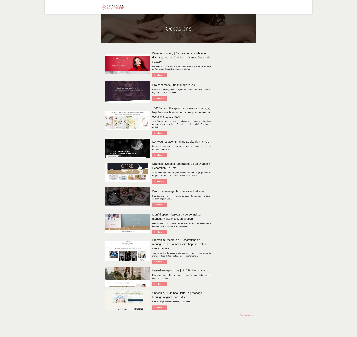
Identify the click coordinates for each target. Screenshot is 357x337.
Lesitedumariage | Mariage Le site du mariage (180, 141)
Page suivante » (247, 315)
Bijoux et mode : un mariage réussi (173, 84)
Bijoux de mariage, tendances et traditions (178, 191)
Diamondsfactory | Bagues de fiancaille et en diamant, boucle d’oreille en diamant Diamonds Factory (181, 57)
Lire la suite (159, 75)
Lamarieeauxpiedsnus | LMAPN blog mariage (180, 270)
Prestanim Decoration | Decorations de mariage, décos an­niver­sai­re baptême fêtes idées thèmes (179, 244)
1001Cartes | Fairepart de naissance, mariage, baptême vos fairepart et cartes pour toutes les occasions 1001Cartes (181, 112)
